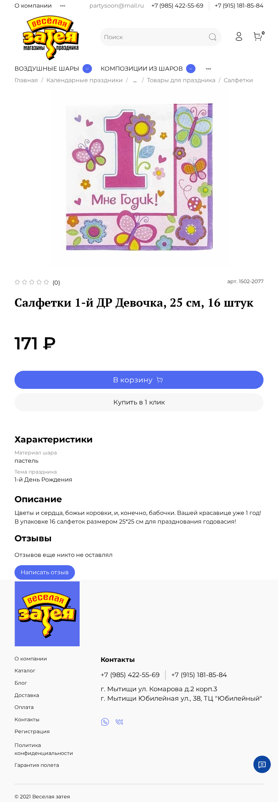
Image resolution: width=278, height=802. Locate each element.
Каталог (24, 670)
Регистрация (32, 731)
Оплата (24, 707)
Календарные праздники (84, 80)
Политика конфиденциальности (43, 749)
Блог (20, 683)
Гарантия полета (36, 765)
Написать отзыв (45, 572)
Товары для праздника (181, 80)
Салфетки (238, 80)
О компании (33, 5)
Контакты (26, 719)
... (134, 80)
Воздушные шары (46, 68)
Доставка (26, 695)
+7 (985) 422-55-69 (177, 5)
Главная (26, 80)
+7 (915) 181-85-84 (239, 5)
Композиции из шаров (142, 68)
